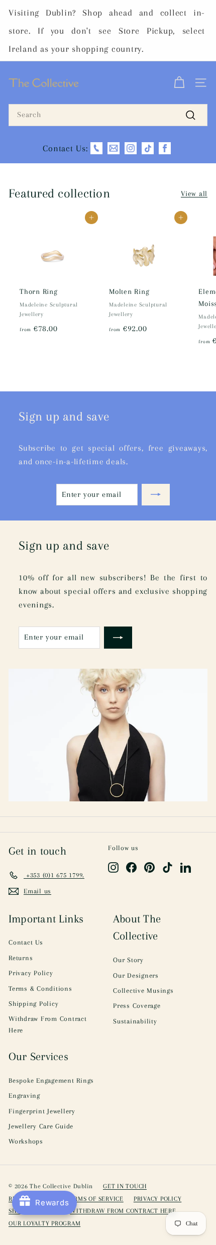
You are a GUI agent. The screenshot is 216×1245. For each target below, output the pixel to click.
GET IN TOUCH (125, 1186)
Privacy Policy (31, 973)
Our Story (128, 960)
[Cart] (179, 83)
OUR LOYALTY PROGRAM (44, 1223)
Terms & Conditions (40, 988)
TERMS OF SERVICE (95, 1198)
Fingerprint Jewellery (42, 1111)
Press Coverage (137, 1005)
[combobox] (108, 115)
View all (194, 193)
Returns (21, 958)
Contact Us (26, 942)
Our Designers (136, 975)
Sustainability (135, 1021)
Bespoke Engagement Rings (51, 1080)
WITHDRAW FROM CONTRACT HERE (123, 1210)
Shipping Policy (33, 1003)
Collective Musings (143, 990)
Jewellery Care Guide (41, 1126)
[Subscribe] (156, 495)
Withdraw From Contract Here (48, 1024)
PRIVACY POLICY (158, 1198)
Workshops (26, 1141)
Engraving (24, 1095)
